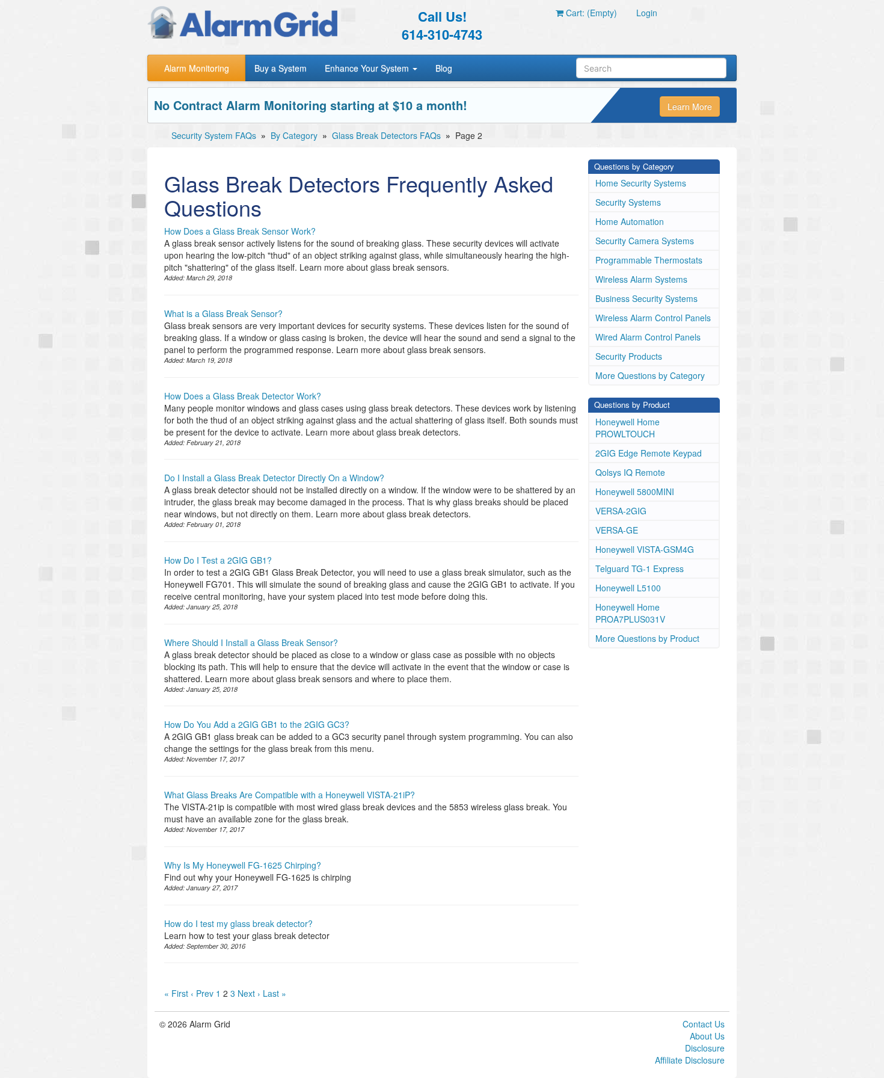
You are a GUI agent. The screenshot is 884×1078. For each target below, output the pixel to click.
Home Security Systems (640, 183)
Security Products (628, 356)
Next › (249, 993)
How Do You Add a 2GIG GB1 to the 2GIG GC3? (256, 724)
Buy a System (280, 68)
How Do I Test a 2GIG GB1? (218, 560)
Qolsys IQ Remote (630, 472)
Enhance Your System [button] (368, 68)
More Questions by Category (650, 375)
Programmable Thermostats (648, 260)
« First (176, 993)
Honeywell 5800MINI (634, 491)
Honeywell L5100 (628, 588)
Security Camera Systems (644, 241)
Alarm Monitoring (196, 68)
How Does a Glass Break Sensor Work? (240, 231)
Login (646, 13)
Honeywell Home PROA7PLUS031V (630, 613)
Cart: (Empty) (590, 13)
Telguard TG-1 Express (639, 568)
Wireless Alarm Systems (641, 279)
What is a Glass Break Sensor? (223, 313)
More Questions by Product (647, 638)
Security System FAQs (213, 135)
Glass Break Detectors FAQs (386, 135)
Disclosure (705, 1048)
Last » (274, 993)
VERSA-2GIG (620, 511)
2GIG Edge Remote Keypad (648, 453)
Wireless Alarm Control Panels (653, 318)
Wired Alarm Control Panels (648, 337)
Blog (443, 68)
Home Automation (629, 221)
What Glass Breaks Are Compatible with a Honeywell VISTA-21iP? (289, 795)
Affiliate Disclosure (690, 1060)
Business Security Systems (646, 298)
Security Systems (628, 202)
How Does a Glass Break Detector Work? (242, 396)
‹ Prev (202, 993)
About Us (707, 1036)
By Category (294, 135)
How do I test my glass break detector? (238, 923)
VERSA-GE (616, 530)
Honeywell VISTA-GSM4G (644, 549)
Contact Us (704, 1024)
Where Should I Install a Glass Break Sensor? (251, 642)
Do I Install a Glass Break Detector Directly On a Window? (274, 478)
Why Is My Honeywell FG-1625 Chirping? (242, 865)
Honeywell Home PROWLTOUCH (627, 428)
